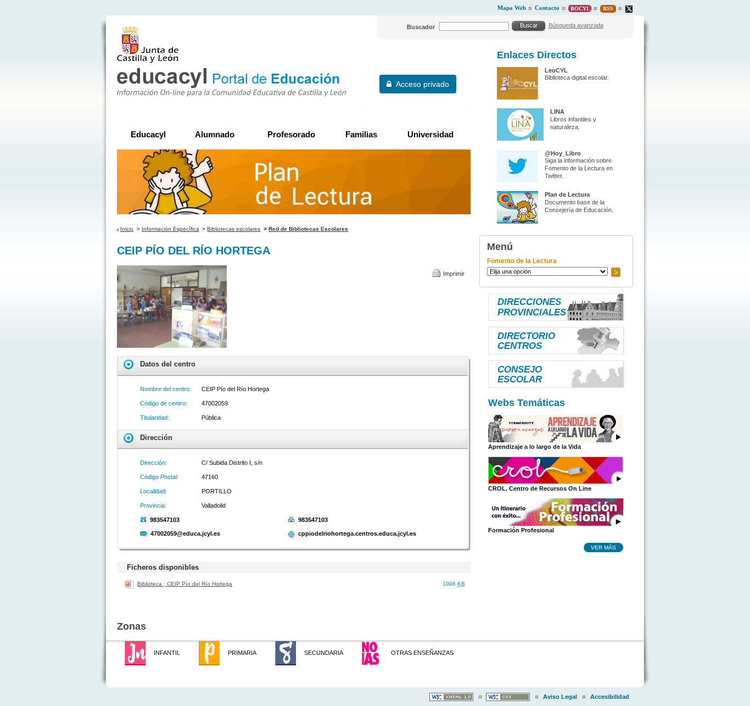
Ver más (603, 547)
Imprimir (453, 273)
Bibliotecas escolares (233, 229)
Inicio (126, 229)
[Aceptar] (529, 26)
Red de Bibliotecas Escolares (308, 229)
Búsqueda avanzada (575, 25)
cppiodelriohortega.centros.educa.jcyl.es (357, 533)
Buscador (421, 27)
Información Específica (170, 229)
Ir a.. (615, 272)
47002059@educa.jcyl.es (185, 533)
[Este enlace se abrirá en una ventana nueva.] (629, 9)
